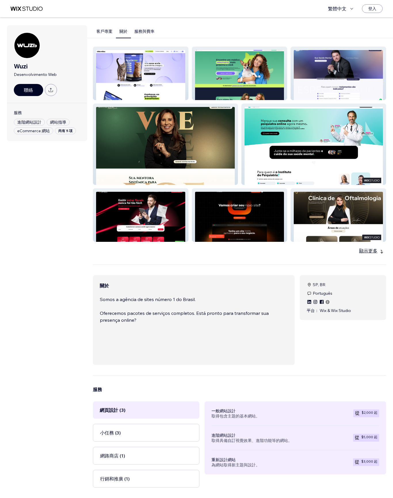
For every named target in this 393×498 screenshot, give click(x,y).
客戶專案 (104, 31)
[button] (140, 73)
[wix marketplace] (26, 8)
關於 (123, 31)
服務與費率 (144, 31)
